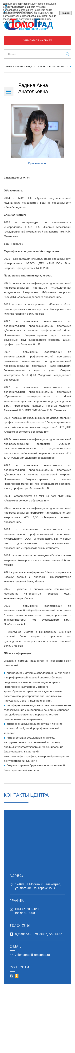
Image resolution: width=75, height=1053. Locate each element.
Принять (65, 13)
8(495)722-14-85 (50, 934)
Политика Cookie (32, 22)
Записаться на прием (37, 40)
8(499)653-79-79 (26, 934)
